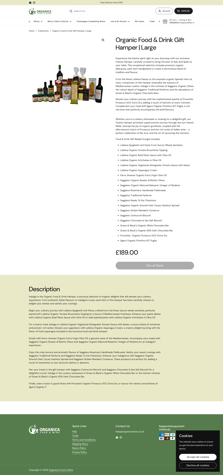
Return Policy (79, 448)
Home (31, 30)
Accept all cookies (198, 457)
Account (166, 11)
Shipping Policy (80, 444)
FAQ (74, 431)
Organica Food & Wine (61, 470)
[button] (183, 11)
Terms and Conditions (84, 439)
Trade (75, 435)
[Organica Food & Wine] (40, 11)
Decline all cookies (197, 465)
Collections (43, 30)
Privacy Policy (79, 452)
